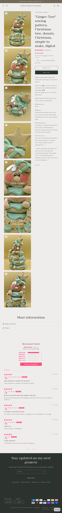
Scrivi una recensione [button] (31, 364)
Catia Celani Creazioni (18, 507)
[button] (3, 5)
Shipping (45, 55)
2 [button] (30, 449)
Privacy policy (45, 507)
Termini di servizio (25, 482)
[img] (8, 374)
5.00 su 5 (35, 347)
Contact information (54, 507)
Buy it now (46, 72)
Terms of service (46, 509)
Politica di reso (35, 482)
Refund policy (37, 507)
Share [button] (38, 165)
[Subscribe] (43, 472)
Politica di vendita (45, 482)
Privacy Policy (15, 482)
